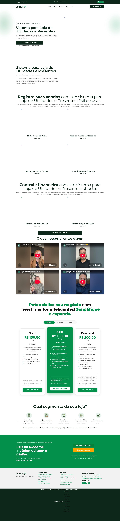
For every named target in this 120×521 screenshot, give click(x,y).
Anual (70, 322)
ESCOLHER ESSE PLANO (32, 390)
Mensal (49, 322)
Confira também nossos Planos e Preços (29, 45)
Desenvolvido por (58, 501)
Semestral (60, 322)
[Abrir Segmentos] (73, 7)
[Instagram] (103, 2)
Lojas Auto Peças (60, 1)
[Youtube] (101, 2)
